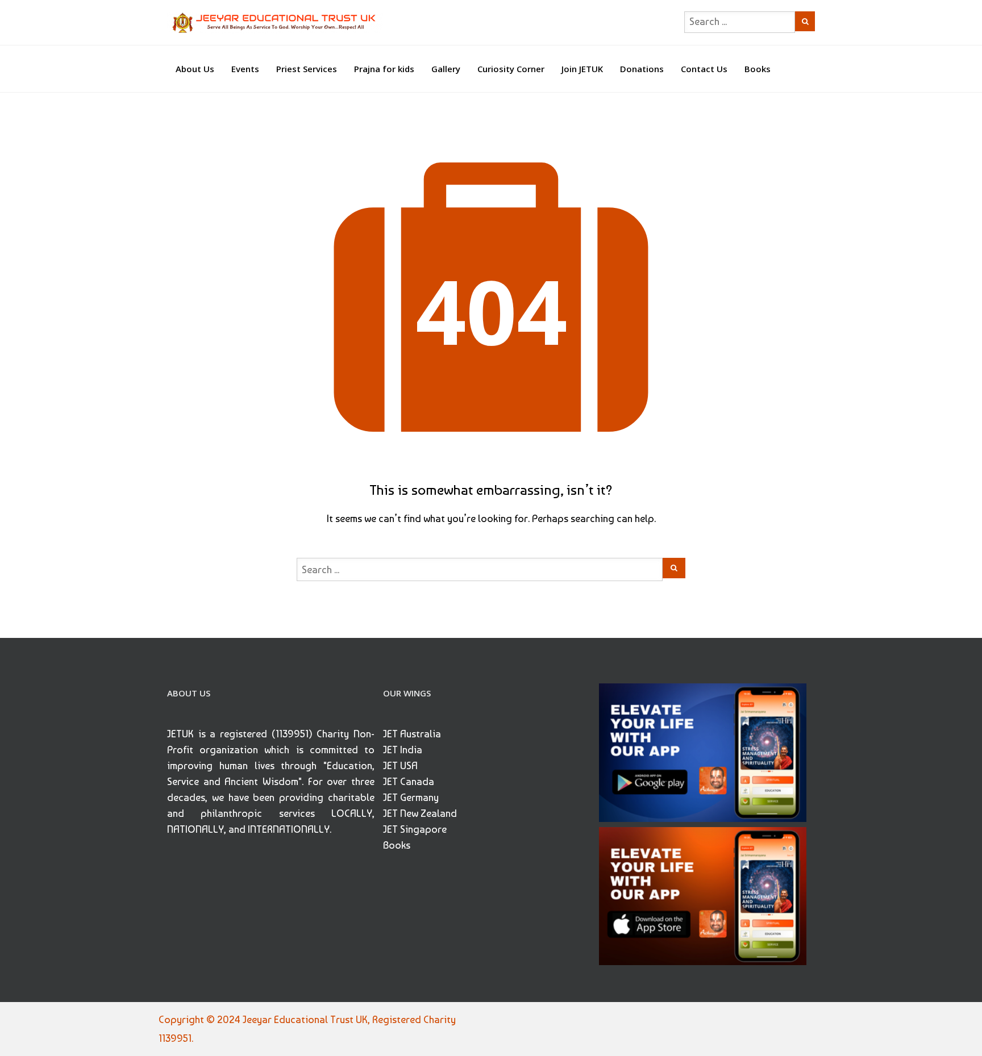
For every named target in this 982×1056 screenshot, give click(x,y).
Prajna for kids (384, 68)
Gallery (445, 68)
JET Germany (411, 797)
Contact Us (704, 68)
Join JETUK (582, 68)
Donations (642, 68)
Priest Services (306, 68)
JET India (402, 750)
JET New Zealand (420, 813)
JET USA (400, 765)
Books (757, 68)
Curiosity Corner (510, 68)
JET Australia (412, 734)
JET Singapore (415, 829)
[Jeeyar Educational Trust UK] (275, 22)
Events (245, 68)
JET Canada (408, 781)
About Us (195, 68)
